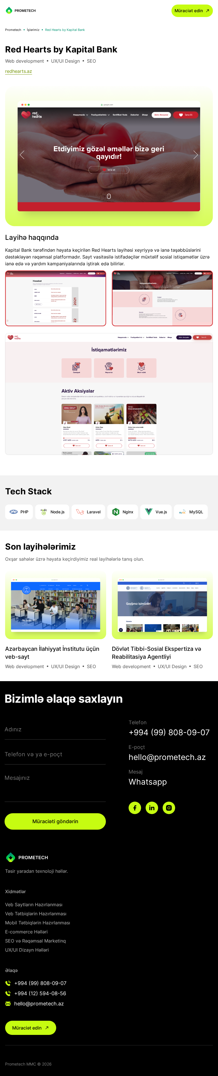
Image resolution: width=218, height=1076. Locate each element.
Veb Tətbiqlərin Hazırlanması (35, 913)
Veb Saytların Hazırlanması (33, 904)
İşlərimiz (33, 30)
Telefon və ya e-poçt (33, 754)
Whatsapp (148, 782)
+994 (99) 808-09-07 (169, 732)
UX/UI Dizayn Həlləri (27, 950)
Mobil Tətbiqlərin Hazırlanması (37, 922)
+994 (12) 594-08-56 (40, 993)
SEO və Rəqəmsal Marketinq (35, 941)
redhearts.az (18, 71)
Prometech (13, 30)
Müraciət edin (189, 10)
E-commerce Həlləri (26, 932)
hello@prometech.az (167, 757)
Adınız (13, 729)
